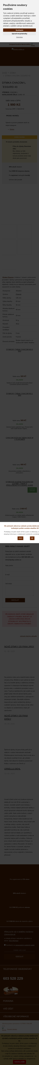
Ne (32, 538)
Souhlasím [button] (19, 30)
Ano (20, 538)
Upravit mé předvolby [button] (19, 34)
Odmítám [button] (19, 37)
